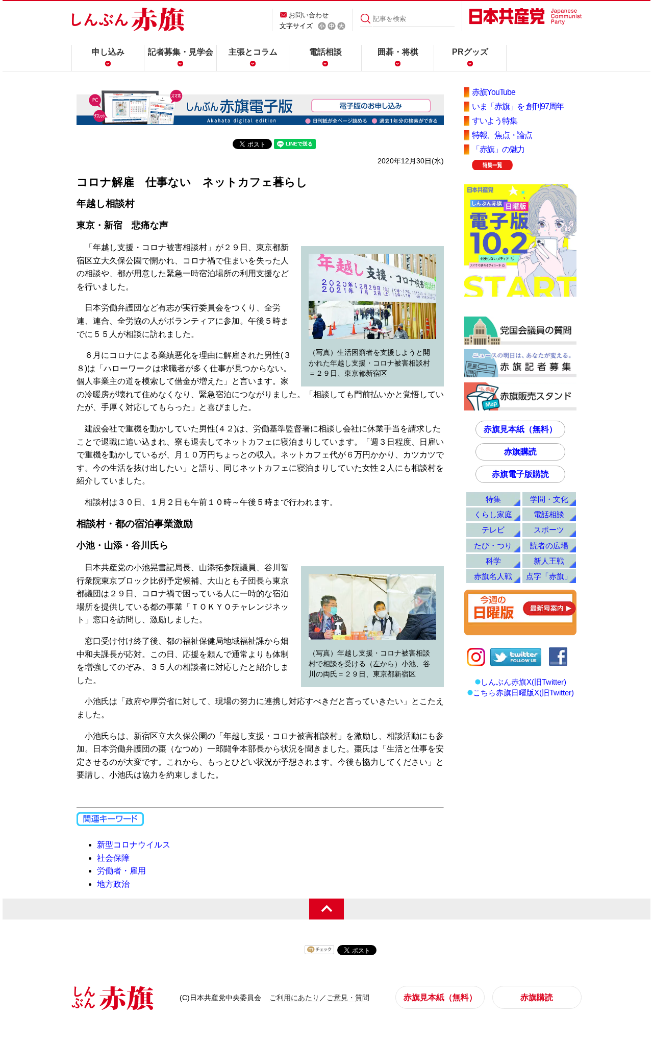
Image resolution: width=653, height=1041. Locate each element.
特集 (493, 499)
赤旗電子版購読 (520, 474)
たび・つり (493, 545)
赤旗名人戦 (493, 576)
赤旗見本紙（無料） (520, 429)
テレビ (493, 529)
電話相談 (325, 51)
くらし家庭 (493, 514)
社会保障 (113, 858)
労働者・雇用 (121, 870)
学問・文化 (549, 499)
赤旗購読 (520, 451)
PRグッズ (470, 51)
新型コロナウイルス (133, 844)
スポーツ (549, 529)
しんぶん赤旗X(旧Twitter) (523, 681)
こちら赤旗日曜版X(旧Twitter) (523, 692)
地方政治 (113, 884)
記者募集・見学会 (180, 51)
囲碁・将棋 (398, 51)
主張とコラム (253, 51)
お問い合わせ (309, 15)
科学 (493, 560)
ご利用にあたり (294, 998)
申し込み (108, 51)
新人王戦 (549, 560)
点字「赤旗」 (549, 576)
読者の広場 (549, 545)
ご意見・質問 (347, 998)
